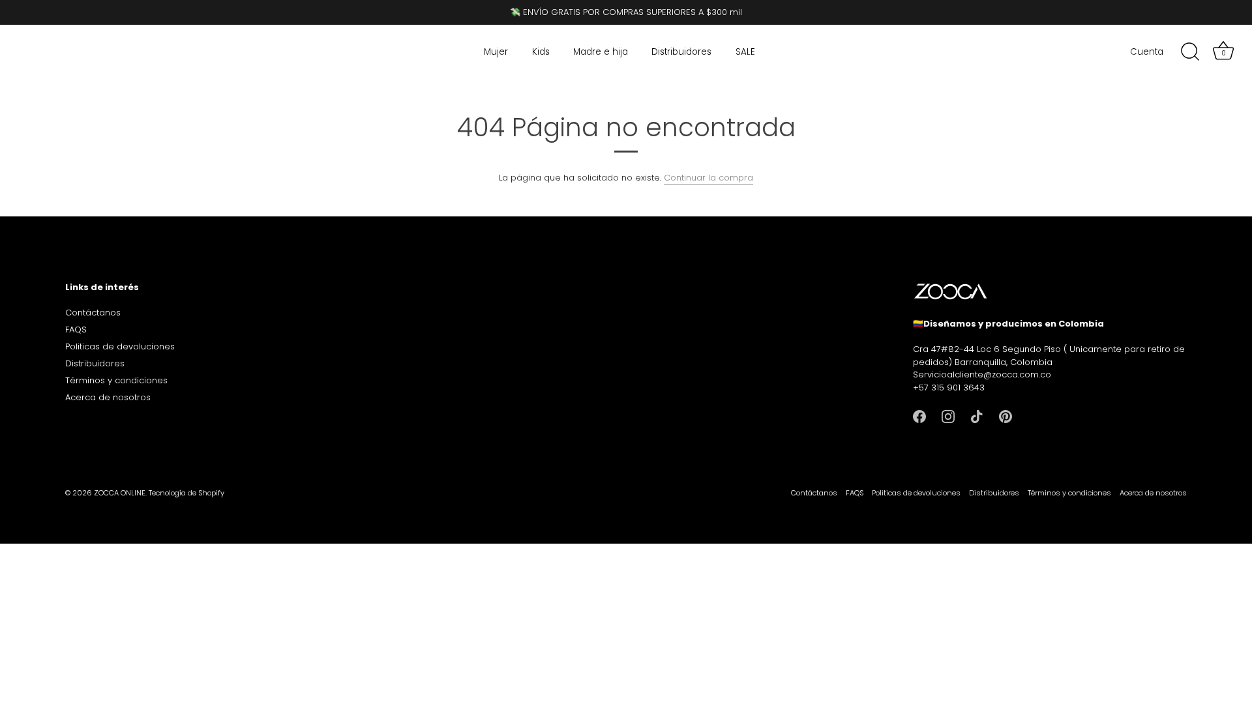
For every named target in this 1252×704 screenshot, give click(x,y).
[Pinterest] (1005, 415)
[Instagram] (948, 415)
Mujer (496, 52)
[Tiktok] (976, 415)
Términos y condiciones (116, 380)
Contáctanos (93, 312)
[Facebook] (919, 415)
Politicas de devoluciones (120, 346)
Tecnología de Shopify (186, 493)
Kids (541, 52)
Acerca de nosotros (108, 397)
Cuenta (1146, 52)
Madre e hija (600, 52)
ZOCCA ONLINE (119, 493)
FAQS (76, 329)
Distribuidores (681, 52)
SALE (745, 52)
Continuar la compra (708, 177)
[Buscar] (1190, 52)
